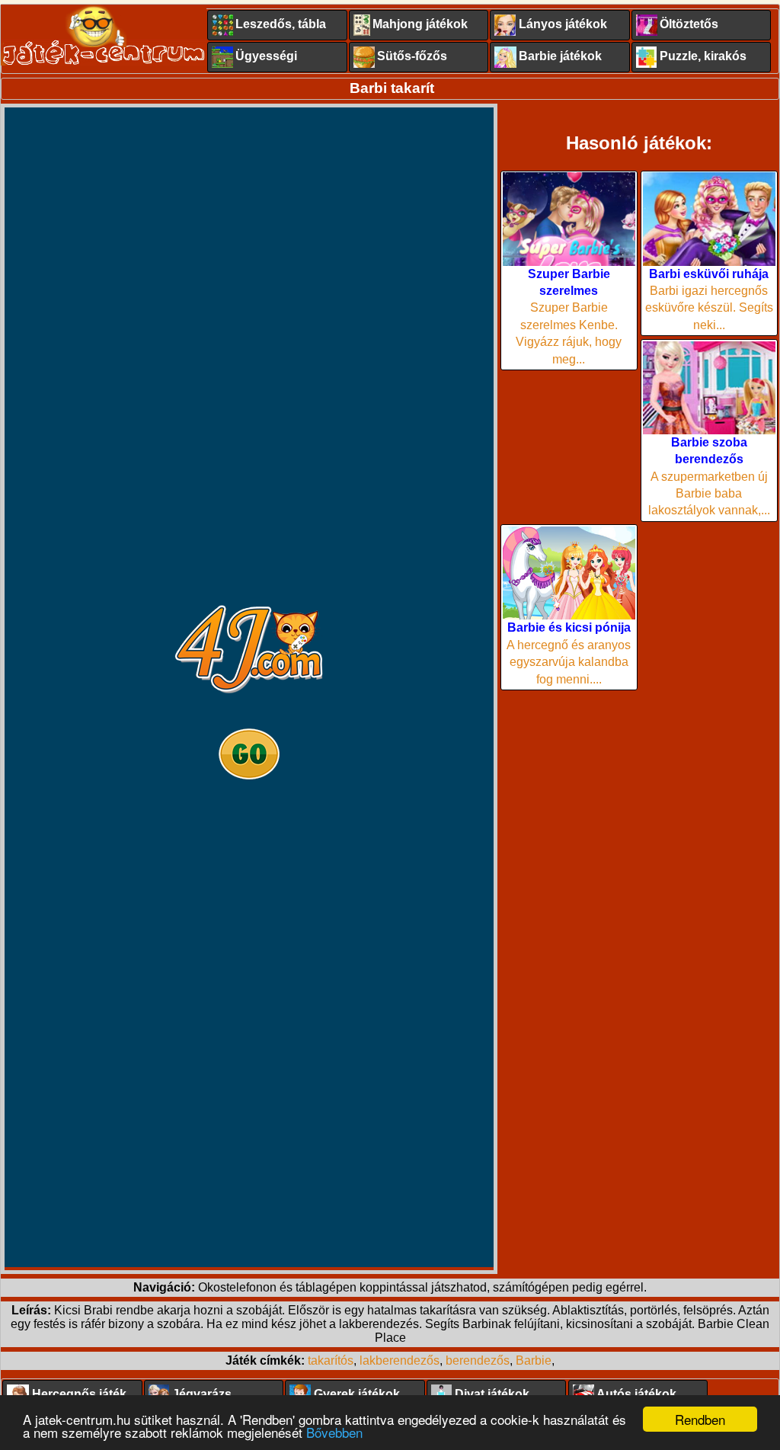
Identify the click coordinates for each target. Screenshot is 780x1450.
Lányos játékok (563, 24)
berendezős (478, 1360)
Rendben (700, 1419)
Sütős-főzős (412, 56)
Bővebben (334, 1432)
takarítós (330, 1360)
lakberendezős (400, 1360)
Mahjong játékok (420, 24)
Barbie (533, 1360)
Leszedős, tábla (280, 24)
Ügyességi (266, 56)
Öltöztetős (689, 24)
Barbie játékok (560, 56)
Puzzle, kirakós (703, 56)
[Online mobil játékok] (103, 35)
